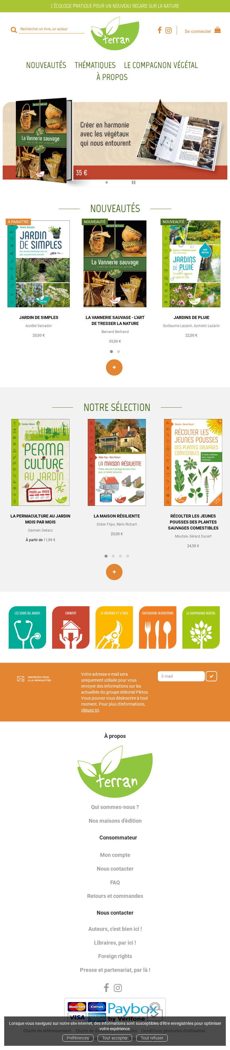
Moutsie (181, 536)
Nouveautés (46, 65)
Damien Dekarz (40, 530)
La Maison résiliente (117, 516)
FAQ (115, 882)
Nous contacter (115, 869)
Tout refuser (152, 1038)
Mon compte (115, 855)
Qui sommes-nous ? (115, 807)
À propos (112, 77)
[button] (111, 352)
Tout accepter (115, 1038)
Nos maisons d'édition (115, 821)
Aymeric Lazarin (207, 326)
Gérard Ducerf (200, 536)
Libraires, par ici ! (115, 942)
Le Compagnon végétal (161, 65)
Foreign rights (115, 956)
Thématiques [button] (95, 65)
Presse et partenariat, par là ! (115, 970)
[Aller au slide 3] (114, 182)
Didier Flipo (106, 524)
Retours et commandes (115, 896)
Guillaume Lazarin (177, 326)
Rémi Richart (126, 524)
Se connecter (198, 31)
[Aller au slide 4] (122, 182)
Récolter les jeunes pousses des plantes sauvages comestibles (193, 522)
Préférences (78, 1038)
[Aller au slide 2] (106, 182)
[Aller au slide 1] (98, 182)
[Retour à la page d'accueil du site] (115, 33)
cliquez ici (90, 710)
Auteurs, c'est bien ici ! (115, 929)
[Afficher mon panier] (216, 31)
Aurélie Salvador (38, 326)
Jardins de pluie (191, 317)
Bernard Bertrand (115, 332)
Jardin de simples (38, 317)
